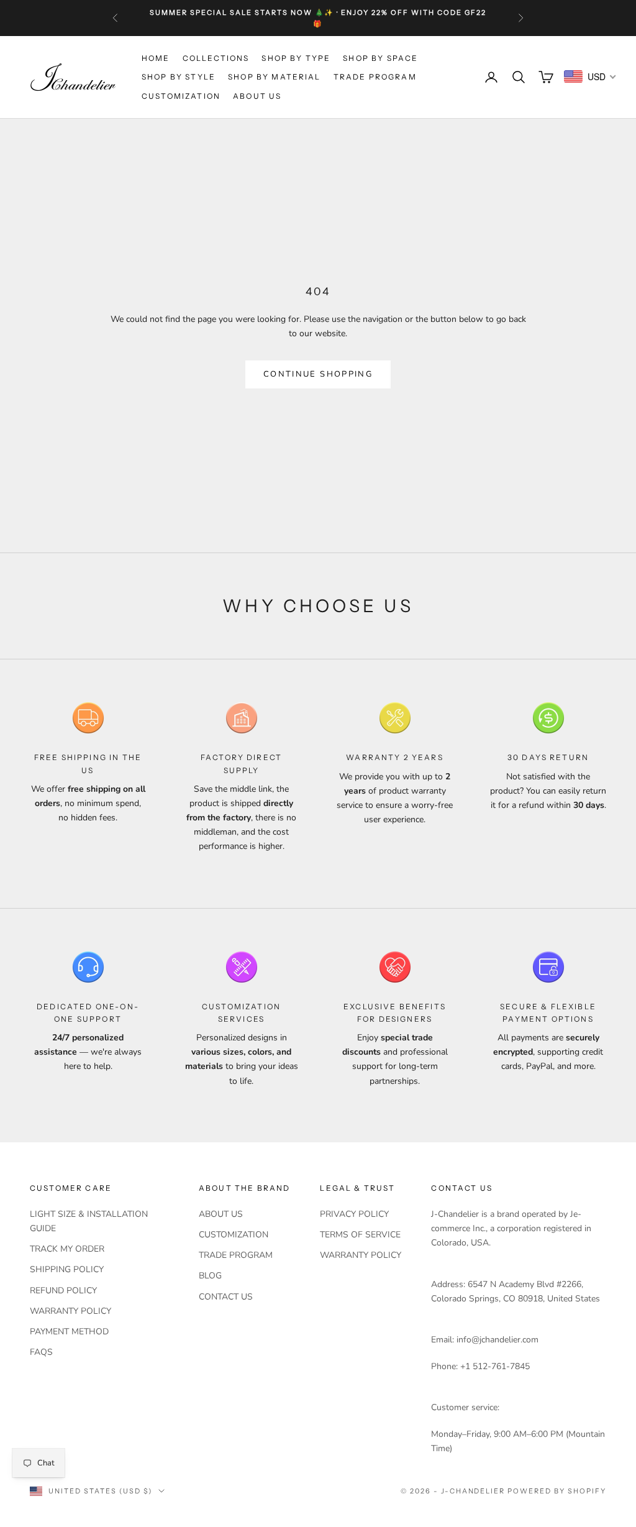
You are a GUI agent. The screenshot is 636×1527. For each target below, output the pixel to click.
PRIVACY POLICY (354, 1214)
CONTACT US (226, 1297)
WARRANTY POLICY (70, 1311)
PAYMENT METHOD (69, 1331)
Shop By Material (274, 76)
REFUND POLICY (63, 1290)
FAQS (41, 1352)
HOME (156, 58)
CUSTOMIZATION (181, 96)
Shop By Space (380, 58)
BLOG (210, 1276)
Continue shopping (318, 374)
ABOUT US (257, 96)
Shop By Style (179, 76)
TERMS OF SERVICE (360, 1234)
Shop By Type (295, 58)
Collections (216, 58)
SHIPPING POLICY (67, 1269)
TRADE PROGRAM (375, 76)
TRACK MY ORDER (67, 1249)
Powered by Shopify (556, 1491)
